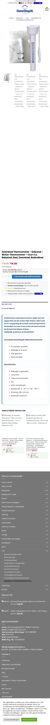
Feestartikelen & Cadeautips (13, 507)
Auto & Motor (7, 482)
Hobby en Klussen (8, 519)
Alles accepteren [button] (29, 720)
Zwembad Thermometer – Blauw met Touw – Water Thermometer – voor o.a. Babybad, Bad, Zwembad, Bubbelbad (12, 441)
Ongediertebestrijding (11, 566)
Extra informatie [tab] (8, 308)
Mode (4, 531)
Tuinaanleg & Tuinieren (12, 572)
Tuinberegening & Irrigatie (13, 575)
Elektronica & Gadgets (10, 502)
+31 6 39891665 (30, 632)
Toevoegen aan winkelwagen (27, 276)
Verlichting (6, 586)
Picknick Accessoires (11, 569)
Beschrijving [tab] (7, 304)
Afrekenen (6, 660)
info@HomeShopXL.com (16, 630)
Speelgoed (6, 543)
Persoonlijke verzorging (11, 539)
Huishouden (6, 523)
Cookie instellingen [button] (11, 720)
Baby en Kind (7, 486)
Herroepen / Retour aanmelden (14, 681)
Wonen (4, 590)
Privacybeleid (7, 697)
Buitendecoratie (9, 557)
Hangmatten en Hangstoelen (14, 563)
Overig (4, 535)
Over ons (5, 693)
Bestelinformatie (8, 669)
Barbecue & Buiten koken (12, 554)
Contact (5, 677)
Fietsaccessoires (8, 511)
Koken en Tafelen (8, 527)
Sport (4, 547)
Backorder (6, 490)
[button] (3, 9)
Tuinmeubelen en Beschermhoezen (16, 578)
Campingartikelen (10, 560)
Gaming (5, 515)
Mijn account (7, 689)
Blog (3, 673)
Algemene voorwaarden (11, 664)
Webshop (19, 18)
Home (11, 18)
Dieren (4, 498)
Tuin (27, 18)
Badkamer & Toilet (9, 494)
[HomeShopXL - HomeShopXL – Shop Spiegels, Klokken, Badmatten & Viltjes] (25, 9)
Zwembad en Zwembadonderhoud (28, 19)
